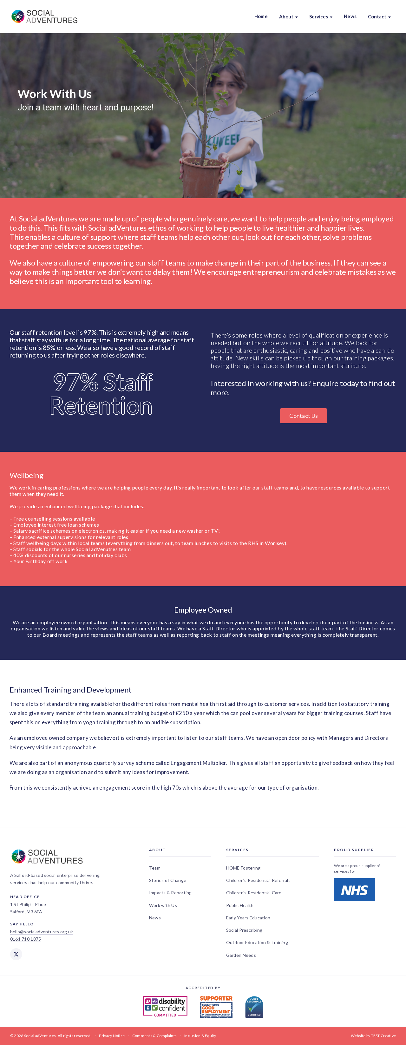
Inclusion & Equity (200, 1035)
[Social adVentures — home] (44, 16)
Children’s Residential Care (254, 892)
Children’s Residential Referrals (258, 880)
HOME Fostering (243, 868)
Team (154, 868)
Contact (377, 16)
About (286, 16)
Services (318, 16)
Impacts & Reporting (170, 892)
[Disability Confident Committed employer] (165, 1007)
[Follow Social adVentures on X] (16, 954)
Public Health (239, 905)
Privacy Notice (112, 1035)
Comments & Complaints (154, 1035)
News (350, 16)
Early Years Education (248, 917)
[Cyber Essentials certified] (254, 1007)
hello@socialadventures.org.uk (41, 931)
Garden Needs (241, 955)
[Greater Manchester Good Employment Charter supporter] (216, 1007)
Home (261, 16)
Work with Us (163, 905)
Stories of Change (167, 880)
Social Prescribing (244, 930)
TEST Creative (383, 1035)
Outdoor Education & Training (257, 942)
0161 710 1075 (25, 939)
